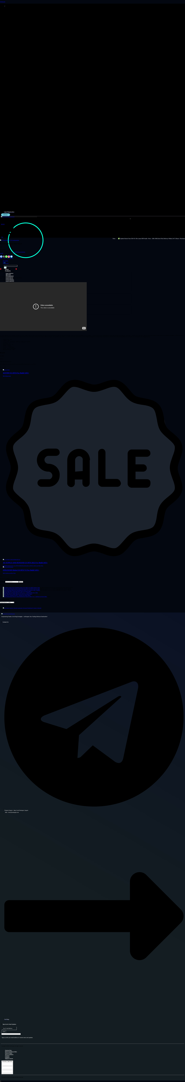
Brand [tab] (4, 262)
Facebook (7, 1055)
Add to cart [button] (35, 565)
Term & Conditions (9, 1054)
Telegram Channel (9, 1058)
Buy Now (41, 565)
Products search (7, 264)
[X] (4, 256)
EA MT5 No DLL (9, 278)
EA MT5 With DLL (10, 281)
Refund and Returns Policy (11, 1051)
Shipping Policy (8, 1050)
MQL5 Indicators (10, 276)
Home (1, 258)
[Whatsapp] (6, 256)
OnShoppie (2, 1)
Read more (8, 376)
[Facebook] (1, 256)
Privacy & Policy (8, 1053)
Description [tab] (5, 260)
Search (21, 581)
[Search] (5, 268)
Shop (5, 258)
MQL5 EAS (8, 274)
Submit (4, 1031)
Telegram (5, 214)
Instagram (7, 1057)
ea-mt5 (1, 253)
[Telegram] (11, 256)
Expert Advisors (9, 273)
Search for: (2, 581)
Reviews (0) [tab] (5, 263)
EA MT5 (15, 252)
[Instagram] (9, 256)
